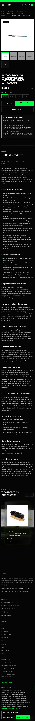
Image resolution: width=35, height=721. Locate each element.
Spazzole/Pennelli (8, 13)
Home (3, 11)
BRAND (3, 653)
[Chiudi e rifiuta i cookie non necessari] (32, 688)
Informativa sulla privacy (7, 708)
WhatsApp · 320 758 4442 (9, 665)
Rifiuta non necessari (11, 712)
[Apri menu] (3, 5)
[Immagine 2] (13, 56)
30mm (18, 96)
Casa (2, 647)
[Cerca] (22, 5)
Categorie (11, 11)
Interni (3, 628)
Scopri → (10, 541)
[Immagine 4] (30, 56)
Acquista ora (17, 109)
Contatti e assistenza (7, 663)
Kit (2, 641)
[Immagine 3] (21, 56)
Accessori (21, 11)
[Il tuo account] (25, 5)
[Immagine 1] (5, 56)
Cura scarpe (5, 650)
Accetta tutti (22, 717)
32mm (25, 96)
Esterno (21, 13)
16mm (4, 96)
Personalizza (8, 717)
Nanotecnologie (6, 634)
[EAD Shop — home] (10, 5)
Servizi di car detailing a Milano (15, 595)
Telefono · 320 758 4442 (8, 668)
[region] (17, 523)
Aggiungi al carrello (24, 103)
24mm (11, 96)
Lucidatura (4, 631)
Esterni (3, 625)
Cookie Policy (18, 708)
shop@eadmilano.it (7, 671)
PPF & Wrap (5, 637)
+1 (5, 64)
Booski (3, 72)
